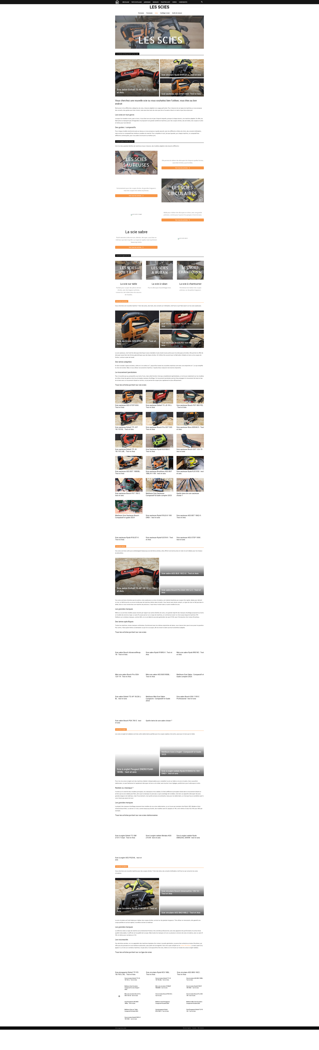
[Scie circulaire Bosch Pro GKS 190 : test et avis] (181, 996)
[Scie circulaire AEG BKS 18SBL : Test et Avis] (181, 980)
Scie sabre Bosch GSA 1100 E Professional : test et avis (188, 698)
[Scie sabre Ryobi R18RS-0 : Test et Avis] (159, 644)
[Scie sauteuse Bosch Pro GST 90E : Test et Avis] (159, 419)
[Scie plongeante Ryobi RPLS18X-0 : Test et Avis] (150, 1012)
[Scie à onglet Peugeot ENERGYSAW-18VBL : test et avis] (137, 757)
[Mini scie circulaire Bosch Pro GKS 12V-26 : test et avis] (119, 996)
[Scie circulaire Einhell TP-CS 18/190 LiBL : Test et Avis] (150, 980)
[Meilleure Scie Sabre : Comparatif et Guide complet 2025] (190, 666)
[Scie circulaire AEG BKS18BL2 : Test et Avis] (182, 906)
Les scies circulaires (121, 866)
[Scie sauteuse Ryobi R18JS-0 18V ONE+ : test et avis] (159, 507)
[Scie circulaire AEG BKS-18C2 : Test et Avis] (190, 964)
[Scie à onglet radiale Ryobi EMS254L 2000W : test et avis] (190, 827)
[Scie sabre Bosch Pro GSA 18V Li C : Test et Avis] (182, 586)
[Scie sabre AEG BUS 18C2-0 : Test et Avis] (182, 567)
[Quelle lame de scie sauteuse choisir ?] (190, 485)
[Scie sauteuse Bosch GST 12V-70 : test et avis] (190, 441)
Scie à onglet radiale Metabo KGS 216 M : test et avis (158, 837)
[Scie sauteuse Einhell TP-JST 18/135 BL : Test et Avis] (128, 419)
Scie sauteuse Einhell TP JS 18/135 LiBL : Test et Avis (126, 450)
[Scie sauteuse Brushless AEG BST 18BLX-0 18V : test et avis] (159, 463)
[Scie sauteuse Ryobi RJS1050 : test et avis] (190, 463)
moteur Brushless (185, 945)
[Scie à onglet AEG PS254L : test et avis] (128, 849)
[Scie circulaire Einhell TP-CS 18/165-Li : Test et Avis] (119, 980)
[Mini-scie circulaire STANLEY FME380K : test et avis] (150, 988)
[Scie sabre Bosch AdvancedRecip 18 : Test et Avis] (128, 644)
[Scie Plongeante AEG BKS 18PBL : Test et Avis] (119, 1004)
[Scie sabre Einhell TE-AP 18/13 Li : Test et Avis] (137, 77)
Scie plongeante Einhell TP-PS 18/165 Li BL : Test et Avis (126, 973)
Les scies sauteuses (121, 301)
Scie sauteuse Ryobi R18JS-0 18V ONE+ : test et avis (159, 516)
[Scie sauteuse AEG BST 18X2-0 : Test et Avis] (190, 507)
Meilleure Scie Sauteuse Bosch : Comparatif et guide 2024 (127, 516)
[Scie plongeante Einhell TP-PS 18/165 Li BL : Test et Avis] (128, 964)
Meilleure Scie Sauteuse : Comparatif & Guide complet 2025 (159, 494)
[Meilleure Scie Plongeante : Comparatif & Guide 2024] (150, 1004)
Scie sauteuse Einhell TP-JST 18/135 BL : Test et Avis (126, 428)
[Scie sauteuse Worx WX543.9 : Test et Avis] (190, 419)
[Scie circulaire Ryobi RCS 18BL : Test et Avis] (159, 964)
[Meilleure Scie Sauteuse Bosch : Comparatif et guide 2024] (128, 507)
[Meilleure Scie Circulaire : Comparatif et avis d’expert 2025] (119, 988)
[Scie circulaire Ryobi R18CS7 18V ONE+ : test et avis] (181, 988)
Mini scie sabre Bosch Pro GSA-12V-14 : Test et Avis (127, 676)
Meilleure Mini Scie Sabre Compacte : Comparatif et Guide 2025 (158, 699)
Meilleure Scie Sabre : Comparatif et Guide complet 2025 (190, 676)
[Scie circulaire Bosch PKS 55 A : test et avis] (150, 996)
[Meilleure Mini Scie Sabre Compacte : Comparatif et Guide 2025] (159, 688)
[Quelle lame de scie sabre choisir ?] (159, 712)
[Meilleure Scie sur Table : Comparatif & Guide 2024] (119, 1012)
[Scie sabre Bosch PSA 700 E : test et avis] (128, 712)
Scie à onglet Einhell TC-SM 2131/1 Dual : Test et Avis (125, 837)
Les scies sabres (120, 546)
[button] (202, 2)
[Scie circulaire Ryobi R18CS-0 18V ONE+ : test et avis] (119, 1019)
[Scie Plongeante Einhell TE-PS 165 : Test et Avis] (181, 1012)
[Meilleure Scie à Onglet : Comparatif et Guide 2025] (182, 748)
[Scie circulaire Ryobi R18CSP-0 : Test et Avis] (182, 68)
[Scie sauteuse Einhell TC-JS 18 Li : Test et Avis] (182, 320)
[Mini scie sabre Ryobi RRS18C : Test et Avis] (190, 644)
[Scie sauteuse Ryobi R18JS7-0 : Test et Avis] (128, 529)
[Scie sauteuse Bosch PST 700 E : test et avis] (128, 485)
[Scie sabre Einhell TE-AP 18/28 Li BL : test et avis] (128, 688)
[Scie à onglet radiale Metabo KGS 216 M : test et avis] (159, 827)
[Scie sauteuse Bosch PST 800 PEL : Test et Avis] (182, 339)
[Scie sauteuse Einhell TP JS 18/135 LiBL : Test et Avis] (128, 441)
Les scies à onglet (121, 729)
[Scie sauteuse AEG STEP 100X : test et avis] (190, 529)
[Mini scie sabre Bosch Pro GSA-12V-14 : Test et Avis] (128, 666)
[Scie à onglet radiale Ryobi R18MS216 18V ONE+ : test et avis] (182, 767)
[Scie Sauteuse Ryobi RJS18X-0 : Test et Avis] (159, 441)
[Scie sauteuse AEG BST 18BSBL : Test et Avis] (128, 463)
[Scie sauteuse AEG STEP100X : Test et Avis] (182, 87)
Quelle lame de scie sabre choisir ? (159, 721)
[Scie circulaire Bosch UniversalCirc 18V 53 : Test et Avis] (182, 887)
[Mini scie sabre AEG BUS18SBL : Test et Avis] (159, 666)
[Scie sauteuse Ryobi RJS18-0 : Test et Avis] (159, 529)
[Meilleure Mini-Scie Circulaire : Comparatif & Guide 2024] (181, 1004)
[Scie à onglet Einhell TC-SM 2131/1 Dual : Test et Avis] (128, 827)
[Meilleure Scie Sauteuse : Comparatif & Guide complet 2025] (159, 485)
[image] (128, 270)
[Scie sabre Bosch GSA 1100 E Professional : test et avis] (190, 688)
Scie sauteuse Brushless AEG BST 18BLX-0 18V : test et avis (159, 472)
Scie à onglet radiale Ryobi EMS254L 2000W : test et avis (188, 837)
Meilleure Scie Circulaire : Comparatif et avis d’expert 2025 (132, 987)
